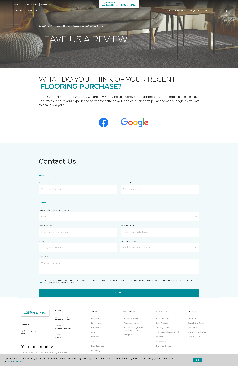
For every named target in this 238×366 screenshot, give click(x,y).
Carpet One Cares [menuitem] (196, 323)
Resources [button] (17, 11)
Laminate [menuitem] (95, 337)
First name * (44, 183)
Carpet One (44, 26)
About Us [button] (32, 11)
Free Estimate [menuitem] (97, 346)
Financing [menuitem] (95, 350)
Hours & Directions (175, 11)
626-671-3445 (47, 4)
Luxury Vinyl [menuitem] (96, 323)
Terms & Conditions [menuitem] (197, 332)
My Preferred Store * (129, 241)
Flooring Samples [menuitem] (131, 323)
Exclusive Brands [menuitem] (163, 346)
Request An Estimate (201, 11)
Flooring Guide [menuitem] (162, 327)
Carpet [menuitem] (94, 332)
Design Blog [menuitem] (128, 335)
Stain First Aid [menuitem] (162, 323)
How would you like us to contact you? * (56, 210)
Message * (43, 257)
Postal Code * (44, 241)
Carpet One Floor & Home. (39, 352)
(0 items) (227, 11)
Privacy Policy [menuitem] (194, 337)
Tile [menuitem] (93, 341)
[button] (217, 11)
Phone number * (46, 225)
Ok (197, 360)
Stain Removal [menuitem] (162, 318)
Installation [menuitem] (161, 341)
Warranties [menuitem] (160, 337)
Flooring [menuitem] (95, 318)
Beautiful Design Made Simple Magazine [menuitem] (133, 328)
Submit (119, 293)
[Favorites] (222, 11)
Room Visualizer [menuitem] (130, 318)
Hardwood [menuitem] (96, 327)
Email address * (127, 225)
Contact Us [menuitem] (193, 327)
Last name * (125, 183)
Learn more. (17, 361)
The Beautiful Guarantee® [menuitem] (167, 332)
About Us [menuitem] (192, 318)
